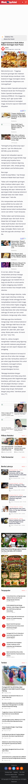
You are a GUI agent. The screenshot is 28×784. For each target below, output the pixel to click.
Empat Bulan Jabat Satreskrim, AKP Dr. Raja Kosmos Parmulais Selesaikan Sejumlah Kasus (17, 474)
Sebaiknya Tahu (9, 37)
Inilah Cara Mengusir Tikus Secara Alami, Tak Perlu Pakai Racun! (17, 486)
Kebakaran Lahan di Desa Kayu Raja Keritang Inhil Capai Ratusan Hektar (11, 742)
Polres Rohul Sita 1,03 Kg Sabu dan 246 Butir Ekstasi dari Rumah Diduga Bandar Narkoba (14, 757)
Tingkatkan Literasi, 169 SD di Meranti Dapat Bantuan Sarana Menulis (12, 713)
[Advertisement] (14, 20)
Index (24, 435)
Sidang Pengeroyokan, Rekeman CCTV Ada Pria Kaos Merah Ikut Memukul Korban (13, 720)
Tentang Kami (8, 772)
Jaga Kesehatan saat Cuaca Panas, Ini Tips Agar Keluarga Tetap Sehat (17, 510)
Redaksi (16, 772)
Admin (7, 47)
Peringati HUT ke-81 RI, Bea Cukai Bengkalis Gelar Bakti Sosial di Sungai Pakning (13, 689)
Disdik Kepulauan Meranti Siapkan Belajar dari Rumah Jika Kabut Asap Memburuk (13, 735)
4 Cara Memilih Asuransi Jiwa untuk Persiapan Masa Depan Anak (19, 449)
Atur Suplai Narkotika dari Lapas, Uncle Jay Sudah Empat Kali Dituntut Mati (7, 449)
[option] (7, 446)
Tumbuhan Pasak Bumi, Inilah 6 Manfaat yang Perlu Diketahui (17, 498)
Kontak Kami (14, 777)
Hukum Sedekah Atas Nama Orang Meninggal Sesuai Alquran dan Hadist (17, 521)
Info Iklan (21, 772)
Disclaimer (21, 774)
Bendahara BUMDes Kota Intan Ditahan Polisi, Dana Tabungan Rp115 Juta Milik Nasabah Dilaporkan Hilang (12, 704)
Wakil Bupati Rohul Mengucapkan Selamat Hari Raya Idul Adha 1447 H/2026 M (13, 550)
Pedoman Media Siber (11, 774)
